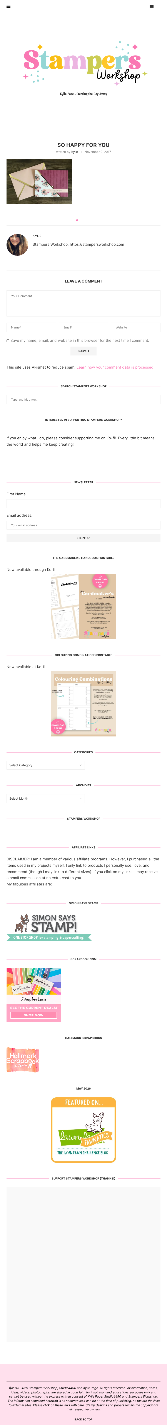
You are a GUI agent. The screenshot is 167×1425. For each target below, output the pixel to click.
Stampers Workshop (83, 818)
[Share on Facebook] (83, 220)
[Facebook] (139, 6)
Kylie (74, 152)
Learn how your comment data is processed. (116, 367)
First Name (16, 494)
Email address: (19, 515)
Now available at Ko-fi (26, 667)
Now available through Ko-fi (31, 569)
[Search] (158, 6)
